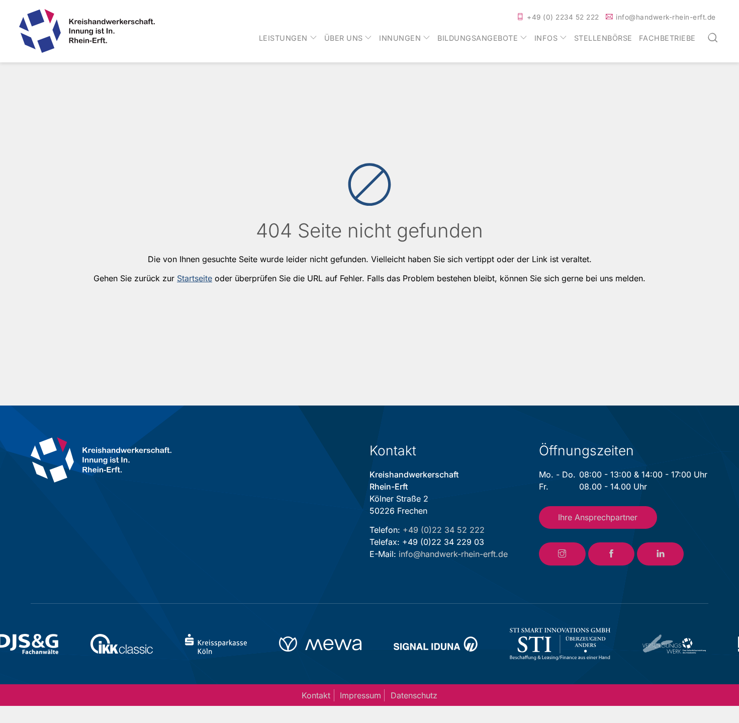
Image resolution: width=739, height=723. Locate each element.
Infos (546, 38)
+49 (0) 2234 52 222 (563, 17)
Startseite (194, 278)
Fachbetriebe (667, 38)
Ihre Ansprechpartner (597, 517)
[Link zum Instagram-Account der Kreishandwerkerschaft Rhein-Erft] (562, 554)
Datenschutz (414, 695)
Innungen (400, 38)
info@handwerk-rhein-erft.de (666, 17)
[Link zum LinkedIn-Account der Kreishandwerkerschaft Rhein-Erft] (660, 554)
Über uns (343, 38)
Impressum (360, 695)
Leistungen (283, 38)
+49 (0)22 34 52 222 (444, 530)
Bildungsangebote (477, 38)
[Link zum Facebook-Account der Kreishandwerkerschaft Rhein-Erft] (611, 554)
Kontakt (316, 695)
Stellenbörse (603, 38)
